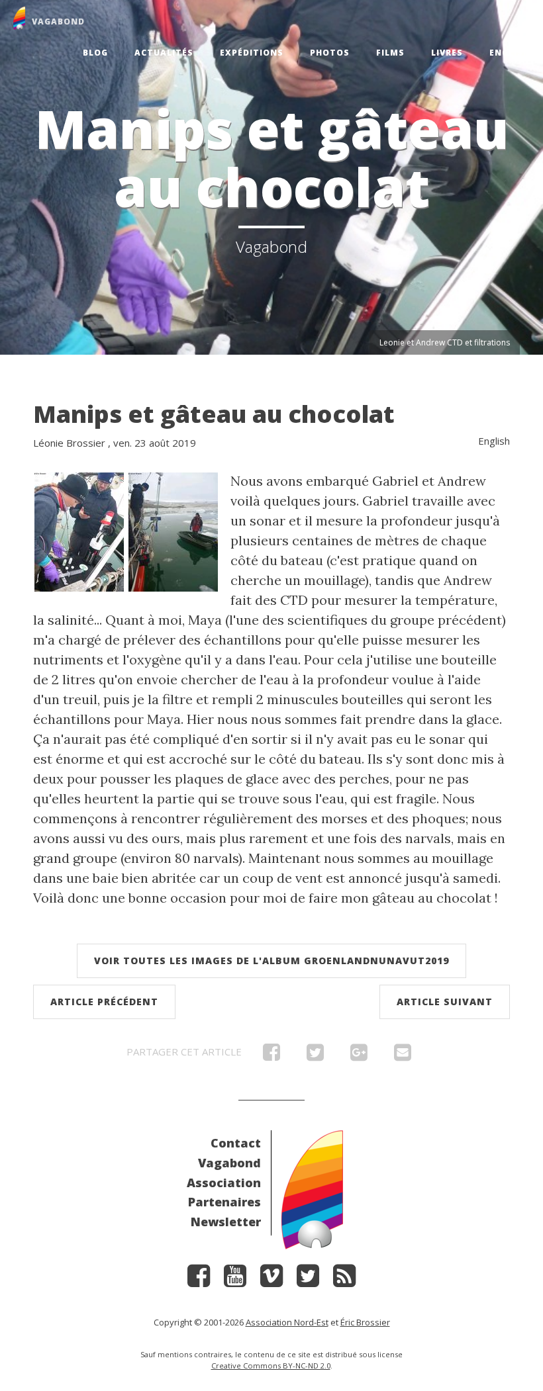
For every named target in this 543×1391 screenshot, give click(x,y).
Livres (447, 52)
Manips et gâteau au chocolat (214, 414)
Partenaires (224, 1202)
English (509, 52)
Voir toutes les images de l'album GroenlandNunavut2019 (271, 960)
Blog (95, 52)
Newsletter (226, 1222)
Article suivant (445, 1001)
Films (390, 52)
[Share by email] (403, 1055)
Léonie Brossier (69, 442)
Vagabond (229, 1163)
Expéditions (251, 52)
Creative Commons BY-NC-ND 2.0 (270, 1365)
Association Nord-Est (287, 1322)
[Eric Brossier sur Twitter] (307, 1280)
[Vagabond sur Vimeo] (271, 1280)
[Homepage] (312, 1188)
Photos (330, 52)
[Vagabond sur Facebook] (198, 1280)
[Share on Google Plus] (359, 1055)
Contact (236, 1143)
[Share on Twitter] (315, 1055)
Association (224, 1182)
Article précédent (104, 1001)
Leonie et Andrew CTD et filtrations (444, 342)
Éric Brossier (365, 1322)
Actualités (163, 52)
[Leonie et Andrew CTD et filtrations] (79, 530)
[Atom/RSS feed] (344, 1280)
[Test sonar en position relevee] (173, 530)
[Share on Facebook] (271, 1055)
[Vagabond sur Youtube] (235, 1280)
